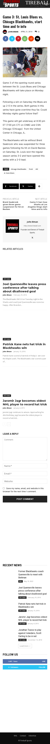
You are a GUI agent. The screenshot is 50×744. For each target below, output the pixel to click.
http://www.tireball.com (32, 226)
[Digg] (37, 38)
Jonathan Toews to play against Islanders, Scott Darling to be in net (29, 633)
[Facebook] (5, 38)
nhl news (7, 279)
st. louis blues (9, 173)
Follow (42, 667)
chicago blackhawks (18, 169)
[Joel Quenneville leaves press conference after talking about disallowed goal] (25, 266)
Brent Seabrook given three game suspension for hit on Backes (13, 205)
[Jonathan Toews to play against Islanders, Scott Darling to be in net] (9, 633)
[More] (39, 186)
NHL (20, 581)
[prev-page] (4, 424)
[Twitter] (12, 38)
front (31, 169)
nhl (37, 169)
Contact (23, 736)
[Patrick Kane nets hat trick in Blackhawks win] (25, 327)
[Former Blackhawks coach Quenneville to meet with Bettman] (9, 574)
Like (43, 661)
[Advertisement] (25, 532)
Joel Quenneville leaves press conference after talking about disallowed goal (24, 287)
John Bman (13, 32)
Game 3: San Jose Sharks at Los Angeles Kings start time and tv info (37, 205)
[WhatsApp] (25, 38)
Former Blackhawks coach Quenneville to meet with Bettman (31, 574)
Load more (24, 646)
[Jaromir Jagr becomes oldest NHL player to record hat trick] (25, 383)
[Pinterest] (18, 38)
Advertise (32, 736)
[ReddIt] (31, 38)
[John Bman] (5, 32)
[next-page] (9, 424)
